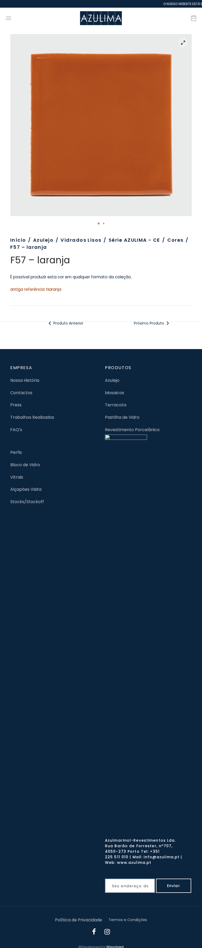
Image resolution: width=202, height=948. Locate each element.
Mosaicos (114, 393)
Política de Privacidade (78, 920)
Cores (175, 240)
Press (16, 405)
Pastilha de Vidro (122, 417)
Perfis (16, 452)
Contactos (21, 393)
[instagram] (107, 932)
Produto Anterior (67, 323)
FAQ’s (16, 430)
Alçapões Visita (26, 489)
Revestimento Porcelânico (132, 430)
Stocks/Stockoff (27, 502)
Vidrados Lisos (80, 240)
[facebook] (94, 932)
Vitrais (16, 477)
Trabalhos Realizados (32, 417)
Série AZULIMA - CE (134, 240)
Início (18, 240)
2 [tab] (103, 223)
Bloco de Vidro (25, 465)
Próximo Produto (149, 323)
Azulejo (43, 240)
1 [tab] (99, 223)
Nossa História (24, 380)
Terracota (115, 405)
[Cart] (193, 18)
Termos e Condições (128, 919)
